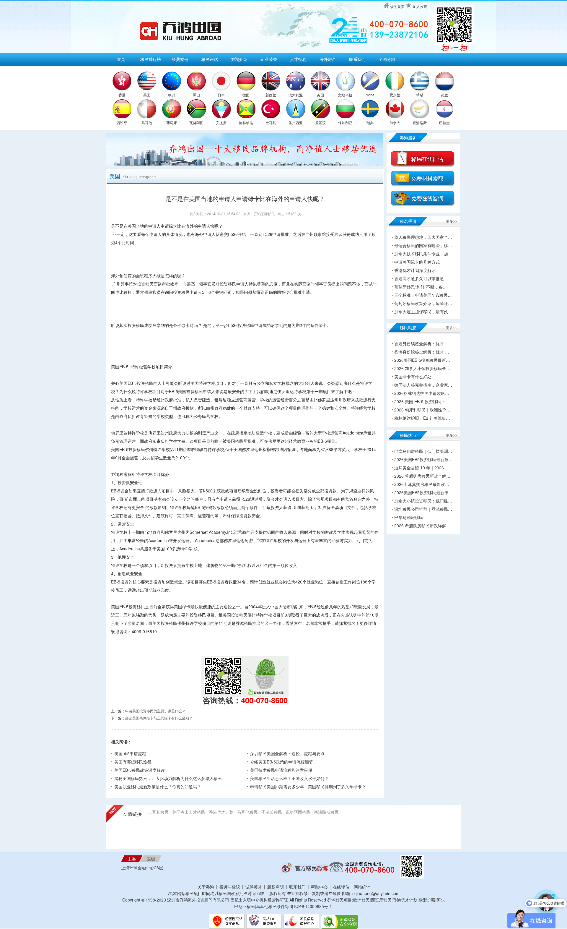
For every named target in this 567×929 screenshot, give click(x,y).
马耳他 (146, 122)
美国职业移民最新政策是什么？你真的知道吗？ (157, 786)
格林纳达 (246, 122)
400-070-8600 (264, 700)
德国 (246, 94)
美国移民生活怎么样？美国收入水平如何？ (289, 778)
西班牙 (122, 122)
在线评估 (342, 887)
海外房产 (328, 59)
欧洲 (171, 94)
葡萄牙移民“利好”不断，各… (420, 287)
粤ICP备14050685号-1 (311, 906)
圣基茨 (320, 122)
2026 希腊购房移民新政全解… (422, 476)
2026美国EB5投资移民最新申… (423, 492)
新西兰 (270, 94)
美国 (146, 94)
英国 (320, 94)
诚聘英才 (253, 887)
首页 (121, 59)
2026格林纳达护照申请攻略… (421, 393)
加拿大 (395, 122)
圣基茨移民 (271, 812)
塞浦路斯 (420, 122)
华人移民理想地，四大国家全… (423, 237)
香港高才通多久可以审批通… (421, 278)
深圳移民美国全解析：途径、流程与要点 (287, 753)
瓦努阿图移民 (298, 812)
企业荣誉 (268, 59)
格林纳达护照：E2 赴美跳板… (422, 418)
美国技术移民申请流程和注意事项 (281, 770)
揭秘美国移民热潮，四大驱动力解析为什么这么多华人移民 (168, 778)
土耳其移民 (158, 812)
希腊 (419, 94)
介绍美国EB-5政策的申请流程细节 (281, 762)
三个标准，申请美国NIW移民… (423, 295)
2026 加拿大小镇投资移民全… (422, 368)
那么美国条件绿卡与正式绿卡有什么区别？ (159, 717)
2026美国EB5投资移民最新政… (423, 459)
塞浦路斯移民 (326, 812)
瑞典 (370, 122)
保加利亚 (345, 122)
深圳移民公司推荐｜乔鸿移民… (423, 509)
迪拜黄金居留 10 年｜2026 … (421, 468)
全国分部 (387, 59)
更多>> (451, 220)
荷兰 (444, 94)
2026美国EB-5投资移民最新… (422, 360)
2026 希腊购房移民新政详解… (422, 525)
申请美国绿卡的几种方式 (417, 262)
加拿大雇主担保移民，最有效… (423, 311)
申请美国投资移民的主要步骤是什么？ (155, 710)
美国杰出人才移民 (188, 812)
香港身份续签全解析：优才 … (421, 343)
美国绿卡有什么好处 (412, 377)
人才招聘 (298, 59)
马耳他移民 (247, 812)
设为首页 (397, 6)
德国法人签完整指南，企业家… (423, 385)
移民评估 (209, 59)
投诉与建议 (229, 887)
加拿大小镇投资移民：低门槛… (423, 501)
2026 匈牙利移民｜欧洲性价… (422, 410)
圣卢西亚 (296, 122)
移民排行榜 (150, 59)
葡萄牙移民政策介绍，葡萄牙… (423, 303)
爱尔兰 (395, 94)
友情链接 (132, 814)
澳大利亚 (296, 94)
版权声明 (275, 887)
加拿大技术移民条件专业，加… (423, 254)
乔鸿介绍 (239, 59)
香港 (122, 94)
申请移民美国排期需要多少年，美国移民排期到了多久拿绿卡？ (308, 786)
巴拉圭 (444, 122)
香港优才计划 (221, 812)
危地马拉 (345, 94)
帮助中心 (319, 887)
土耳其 (270, 122)
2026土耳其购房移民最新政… (421, 484)
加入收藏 (420, 6)
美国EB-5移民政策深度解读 (139, 770)
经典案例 (180, 59)
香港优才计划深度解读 (415, 270)
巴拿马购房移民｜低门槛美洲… (423, 451)
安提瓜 (221, 122)
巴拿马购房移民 (408, 517)
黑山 (196, 94)
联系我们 (357, 59)
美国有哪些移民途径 (132, 762)
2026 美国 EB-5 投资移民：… (421, 401)
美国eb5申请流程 (130, 753)
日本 (221, 94)
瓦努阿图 (196, 122)
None (370, 94)
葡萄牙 (171, 122)
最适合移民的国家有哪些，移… (423, 245)
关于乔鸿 (206, 887)
